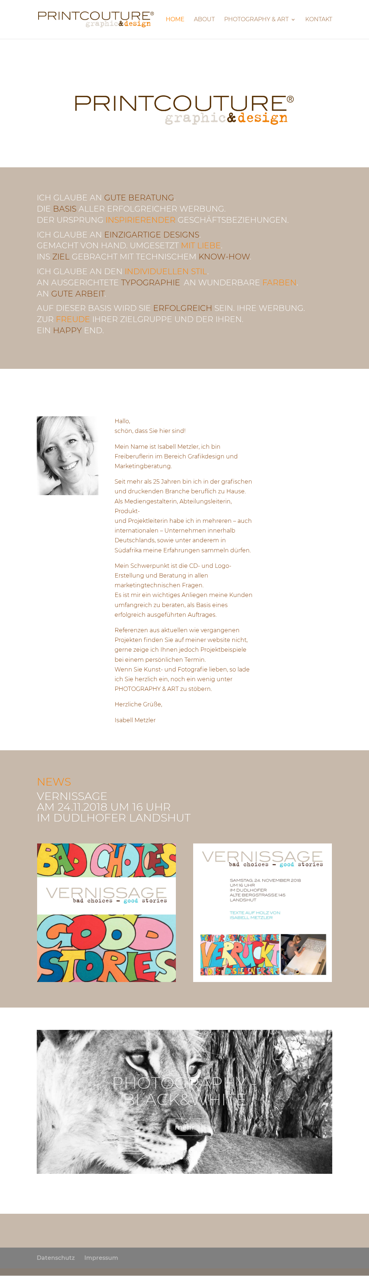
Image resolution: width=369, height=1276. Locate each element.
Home (175, 20)
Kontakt (318, 20)
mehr (185, 1123)
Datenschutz (56, 1257)
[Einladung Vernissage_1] (106, 980)
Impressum (101, 1257)
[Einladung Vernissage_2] (262, 980)
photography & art (256, 20)
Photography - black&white (184, 1087)
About (204, 20)
